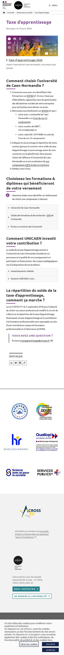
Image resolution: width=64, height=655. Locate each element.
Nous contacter (24, 589)
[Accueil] (4, 12)
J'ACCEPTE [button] (50, 644)
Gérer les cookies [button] (29, 644)
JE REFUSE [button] (50, 650)
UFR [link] (28, 165)
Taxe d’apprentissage (42, 12)
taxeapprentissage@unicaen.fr (35, 340)
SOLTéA (30, 95)
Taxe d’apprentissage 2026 (26, 59)
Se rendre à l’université (30, 596)
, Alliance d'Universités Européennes (32, 534)
